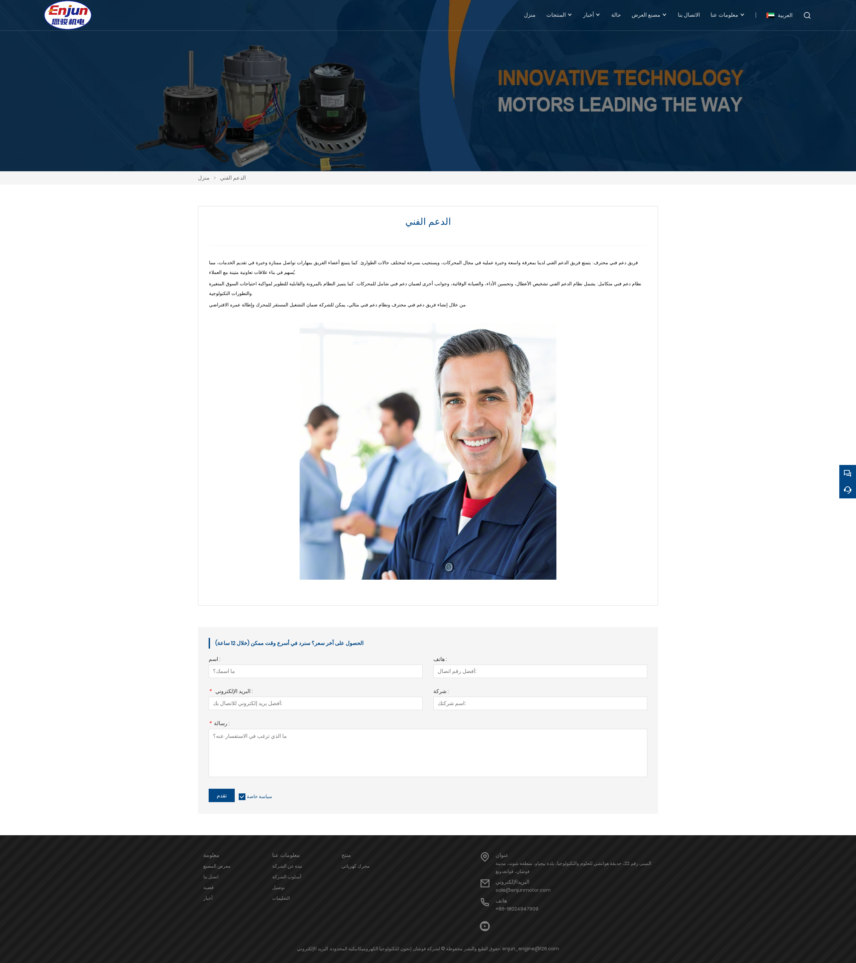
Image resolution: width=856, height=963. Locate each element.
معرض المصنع (217, 866)
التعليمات (281, 898)
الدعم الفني (233, 178)
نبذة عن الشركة (287, 866)
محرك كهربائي (355, 866)
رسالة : (219, 724)
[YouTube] (484, 926)
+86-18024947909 (517, 908)
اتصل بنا (211, 876)
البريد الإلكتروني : (231, 692)
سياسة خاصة (259, 796)
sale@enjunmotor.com (523, 890)
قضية (208, 887)
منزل (204, 178)
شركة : (441, 692)
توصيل (278, 887)
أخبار (208, 898)
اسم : (214, 660)
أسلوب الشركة (286, 876)
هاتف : (440, 660)
